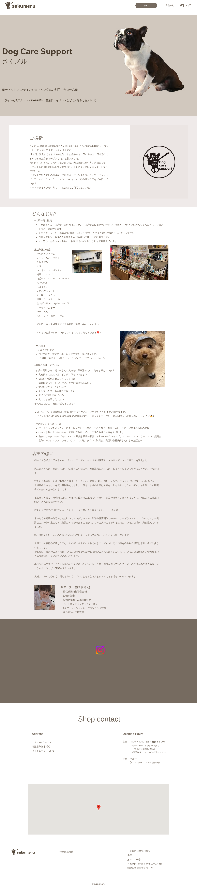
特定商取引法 (66, 852)
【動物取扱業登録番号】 (140, 851)
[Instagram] (100, 650)
